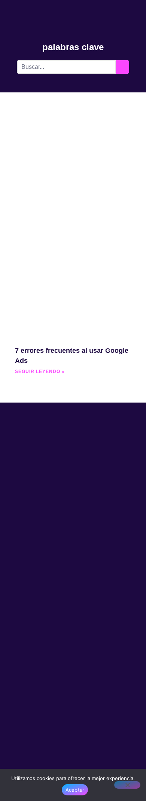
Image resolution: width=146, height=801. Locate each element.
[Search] (122, 67)
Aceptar (75, 790)
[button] (135, 13)
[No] (127, 785)
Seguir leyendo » (40, 371)
